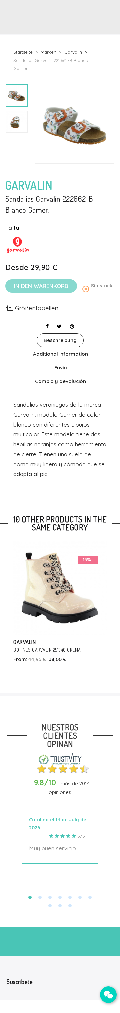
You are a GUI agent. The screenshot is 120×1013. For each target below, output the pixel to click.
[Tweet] (59, 326)
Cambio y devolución (60, 381)
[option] (16, 95)
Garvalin (24, 641)
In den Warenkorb (41, 285)
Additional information (60, 354)
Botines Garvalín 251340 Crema (47, 650)
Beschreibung (60, 340)
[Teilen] (47, 326)
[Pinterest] (72, 326)
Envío (60, 367)
